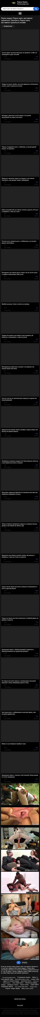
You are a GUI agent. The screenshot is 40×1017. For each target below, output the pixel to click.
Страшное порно (23, 977)
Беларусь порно (12, 984)
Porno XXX (20, 1005)
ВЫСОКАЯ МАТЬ (26, 981)
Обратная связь (20, 999)
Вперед (24, 962)
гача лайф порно (17, 983)
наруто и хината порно (11, 981)
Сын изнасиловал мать (8, 977)
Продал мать (33, 986)
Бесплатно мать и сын (22, 979)
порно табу (35, 979)
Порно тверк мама (12, 988)
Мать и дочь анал (27, 988)
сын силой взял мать (21, 986)
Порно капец (24, 984)
